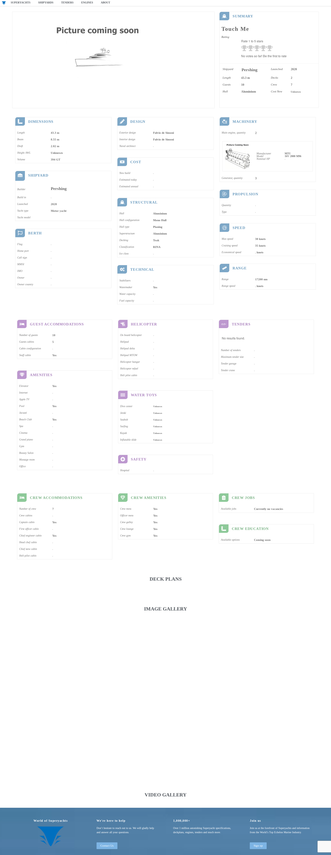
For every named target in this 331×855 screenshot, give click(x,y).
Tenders (67, 2)
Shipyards (45, 2)
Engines (87, 2)
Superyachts (20, 2)
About (105, 2)
